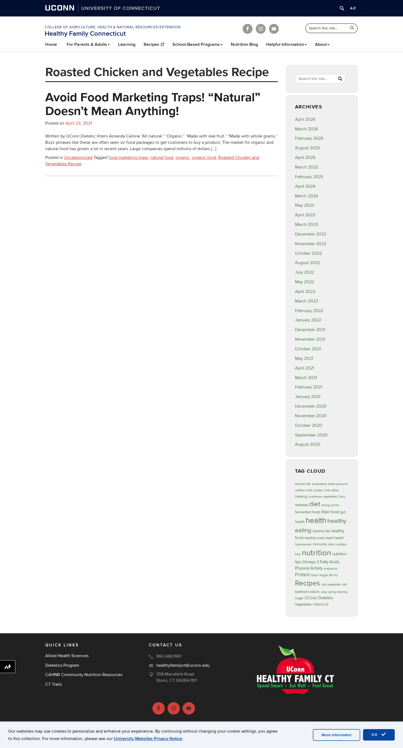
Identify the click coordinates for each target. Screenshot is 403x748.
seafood (301, 592)
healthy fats (321, 531)
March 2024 (306, 196)
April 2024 (305, 186)
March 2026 (306, 129)
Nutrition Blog (244, 44)
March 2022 (306, 301)
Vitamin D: (321, 604)
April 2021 (304, 368)
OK (375, 734)
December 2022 (310, 234)
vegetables (303, 604)
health (316, 520)
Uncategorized (78, 157)
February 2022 (309, 310)
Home (51, 44)
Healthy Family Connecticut (85, 34)
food (335, 512)
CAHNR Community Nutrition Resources (83, 674)
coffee (335, 490)
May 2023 (304, 205)
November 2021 (310, 339)
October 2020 (308, 425)
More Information (336, 735)
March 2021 (306, 377)
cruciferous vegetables (322, 496)
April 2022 (305, 291)
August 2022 (307, 262)
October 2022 (308, 253)
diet (314, 504)
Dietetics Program (62, 665)
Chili (327, 490)
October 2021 (308, 349)
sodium (314, 592)
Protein (302, 575)
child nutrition (314, 490)
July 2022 (304, 272)
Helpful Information (285, 44)
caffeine (300, 490)
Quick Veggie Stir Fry (324, 575)
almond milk (303, 484)
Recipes (151, 44)
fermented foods (307, 512)
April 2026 (305, 119)
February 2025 (309, 177)
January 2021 (307, 396)
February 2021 (308, 387)
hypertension (303, 544)
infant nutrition (337, 544)
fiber (325, 512)
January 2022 (308, 320)
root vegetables (331, 584)
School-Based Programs (196, 44)
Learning (126, 44)
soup (324, 592)
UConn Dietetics (319, 598)
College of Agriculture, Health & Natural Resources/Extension (113, 27)
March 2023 (306, 224)
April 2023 (305, 215)
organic (182, 157)
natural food (161, 157)
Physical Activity (309, 568)
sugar (299, 598)
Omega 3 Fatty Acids (320, 562)
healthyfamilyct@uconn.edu (183, 665)
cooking (301, 496)
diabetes (301, 505)
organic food (204, 157)
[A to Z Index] (352, 8)
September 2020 (311, 435)
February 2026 (309, 138)
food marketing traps (128, 157)
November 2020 (311, 416)
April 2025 (305, 157)
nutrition (316, 553)
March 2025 (306, 167)
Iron (298, 554)
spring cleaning (338, 592)
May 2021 (304, 358)
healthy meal (314, 538)
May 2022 (304, 282)
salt (344, 584)
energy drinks (330, 505)
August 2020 (307, 444)
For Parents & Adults (87, 44)
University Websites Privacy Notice (148, 738)
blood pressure (338, 484)
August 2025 (307, 148)
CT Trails (53, 684)
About (321, 44)
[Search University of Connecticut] (341, 8)
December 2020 (311, 406)
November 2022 (310, 243)
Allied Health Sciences (67, 656)
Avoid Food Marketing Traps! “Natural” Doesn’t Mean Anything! (152, 104)
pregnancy (330, 568)
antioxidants (319, 484)
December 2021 (310, 329)
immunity (320, 544)
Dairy (341, 496)
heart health (334, 538)
